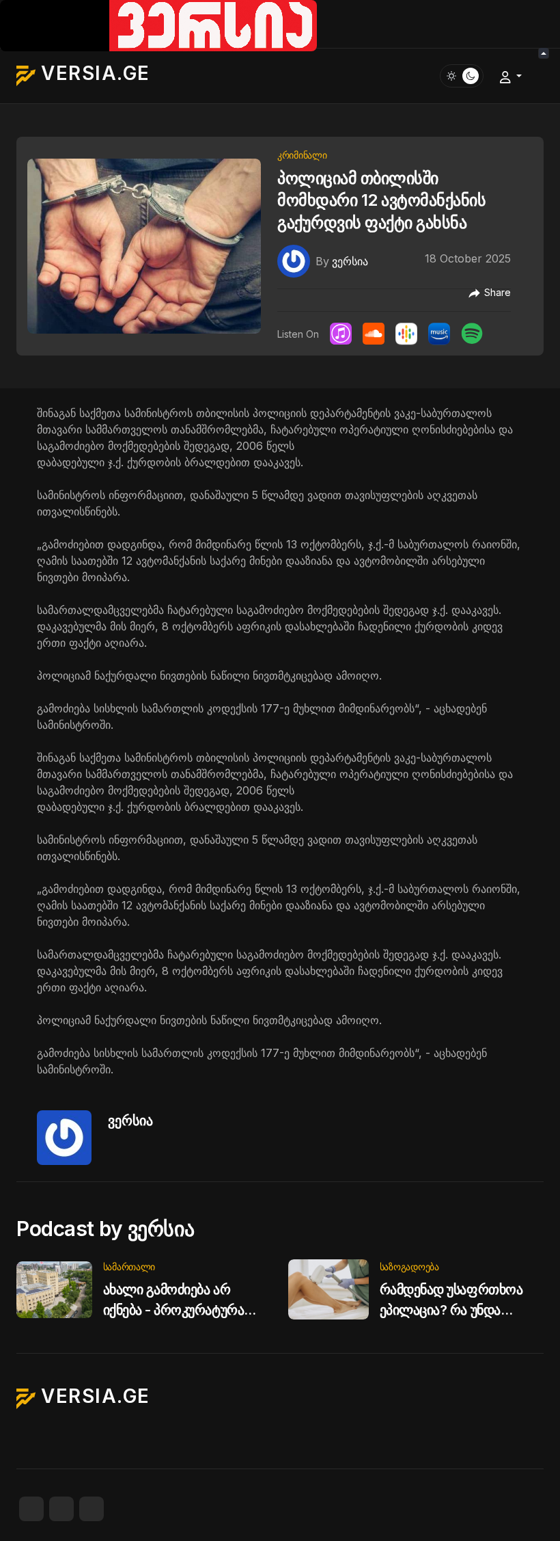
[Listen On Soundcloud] (373, 334)
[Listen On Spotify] (472, 334)
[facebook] (31, 1509)
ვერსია (130, 1120)
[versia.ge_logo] (158, 24)
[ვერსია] (293, 260)
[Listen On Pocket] (439, 334)
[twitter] (61, 1509)
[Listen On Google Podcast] (406, 334)
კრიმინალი (301, 155)
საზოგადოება (409, 1266)
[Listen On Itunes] (341, 334)
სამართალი (129, 1266)
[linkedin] (91, 1509)
